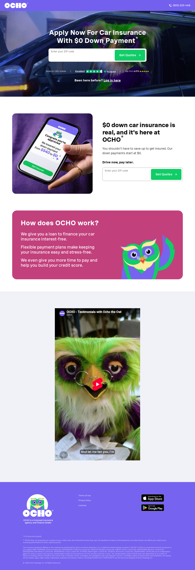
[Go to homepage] (38, 505)
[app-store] (152, 498)
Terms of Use (84, 495)
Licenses (82, 505)
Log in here (112, 80)
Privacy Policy (84, 500)
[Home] (16, 5)
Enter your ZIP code (62, 51)
